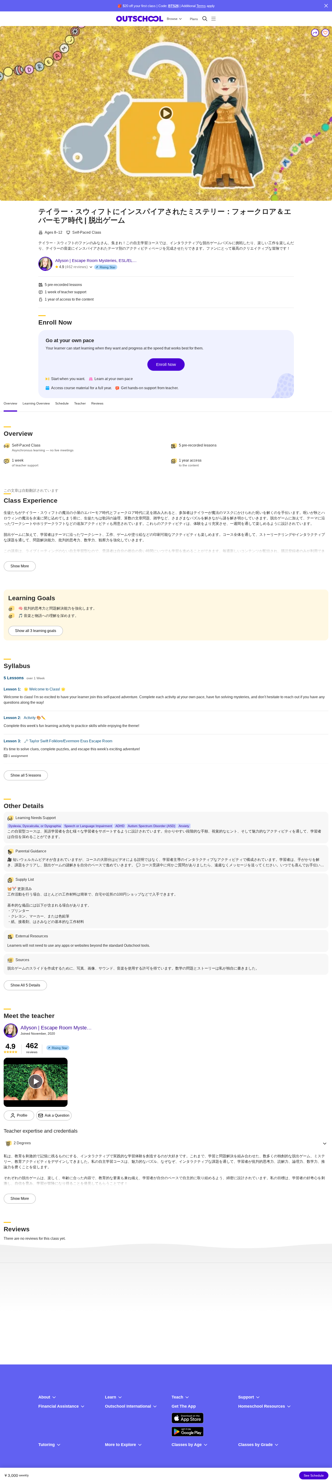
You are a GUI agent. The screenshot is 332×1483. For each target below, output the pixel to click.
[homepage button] (139, 19)
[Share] (315, 33)
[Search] (205, 18)
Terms (201, 6)
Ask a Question (57, 1115)
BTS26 (173, 6)
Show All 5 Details (25, 985)
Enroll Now (166, 364)
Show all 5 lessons (25, 775)
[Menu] (213, 18)
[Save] (325, 33)
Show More (19, 566)
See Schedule (314, 1475)
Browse (172, 19)
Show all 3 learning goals (35, 631)
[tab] (10, 403)
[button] (166, 1143)
